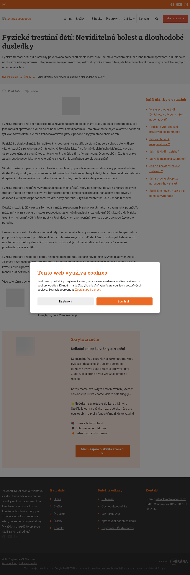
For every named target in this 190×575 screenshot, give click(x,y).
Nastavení (65, 301)
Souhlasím (124, 301)
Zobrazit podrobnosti (88, 289)
